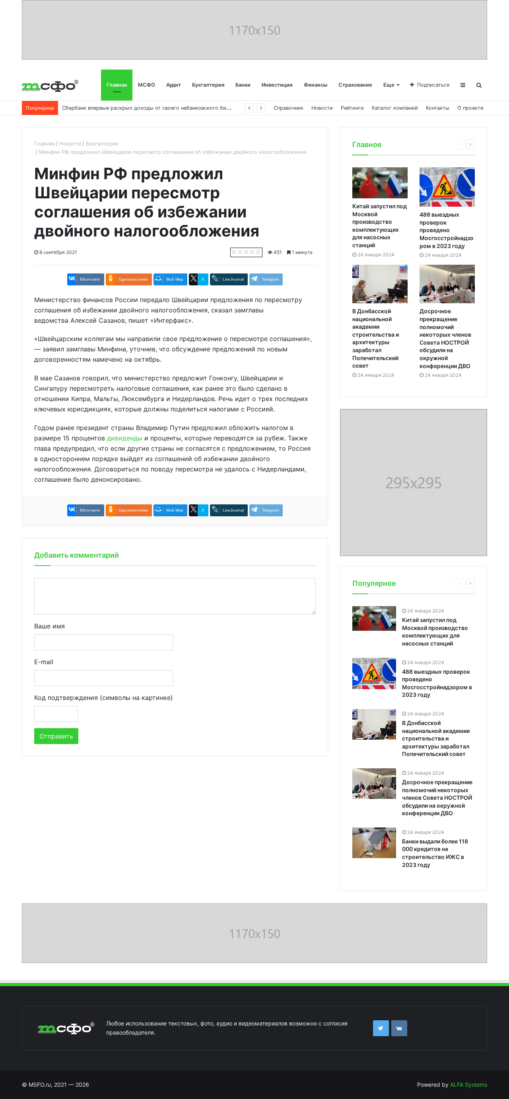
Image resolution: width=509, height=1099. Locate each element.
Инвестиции (277, 85)
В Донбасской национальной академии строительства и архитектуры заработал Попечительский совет (436, 738)
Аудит (173, 85)
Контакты (437, 108)
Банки (243, 85)
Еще (388, 85)
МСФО (146, 85)
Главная (117, 85)
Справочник (288, 108)
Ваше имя (49, 626)
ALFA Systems (468, 1084)
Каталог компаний (395, 108)
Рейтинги (352, 108)
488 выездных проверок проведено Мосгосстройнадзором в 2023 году (447, 230)
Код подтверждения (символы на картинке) (103, 698)
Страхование (355, 85)
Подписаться (433, 85)
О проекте (470, 108)
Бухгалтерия (208, 85)
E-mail (43, 662)
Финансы (315, 85)
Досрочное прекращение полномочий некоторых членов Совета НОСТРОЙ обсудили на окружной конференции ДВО (437, 797)
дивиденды (124, 438)
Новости (322, 108)
